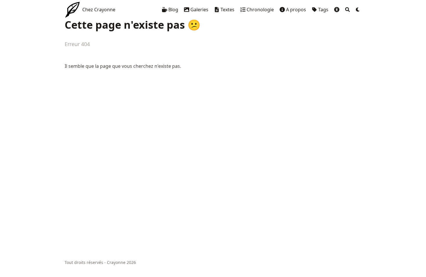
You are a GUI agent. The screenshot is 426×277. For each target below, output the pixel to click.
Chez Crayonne (98, 9)
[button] (336, 9)
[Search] (347, 9)
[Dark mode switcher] (358, 9)
